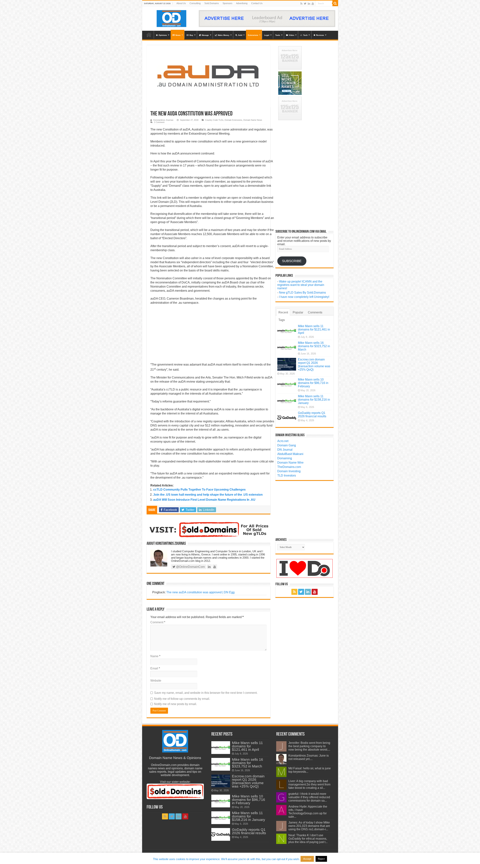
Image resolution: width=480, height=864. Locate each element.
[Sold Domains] (208, 529)
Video (291, 35)
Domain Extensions (233, 120)
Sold (240, 35)
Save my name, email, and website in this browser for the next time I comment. (205, 692)
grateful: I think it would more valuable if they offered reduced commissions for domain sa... (309, 797)
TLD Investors (286, 475)
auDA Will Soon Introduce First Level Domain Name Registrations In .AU (204, 499)
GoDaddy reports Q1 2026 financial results (312, 414)
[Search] (335, 3)
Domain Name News (252, 120)
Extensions (253, 35)
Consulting (195, 3)
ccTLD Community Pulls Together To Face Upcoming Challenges (199, 489)
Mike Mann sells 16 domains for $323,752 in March (314, 346)
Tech (305, 35)
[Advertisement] (212, 335)
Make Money (223, 35)
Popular (298, 312)
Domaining (284, 458)
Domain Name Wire (290, 462)
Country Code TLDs (214, 120)
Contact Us (256, 3)
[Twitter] (305, 3)
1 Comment (159, 122)
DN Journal (284, 449)
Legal (266, 35)
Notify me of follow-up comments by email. (182, 698)
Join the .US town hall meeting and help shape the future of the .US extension (208, 494)
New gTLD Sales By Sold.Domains (302, 292)
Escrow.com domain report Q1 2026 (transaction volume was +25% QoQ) (314, 364)
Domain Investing (289, 471)
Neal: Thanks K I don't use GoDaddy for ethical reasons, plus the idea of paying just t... (308, 839)
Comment (157, 622)
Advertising (242, 3)
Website (155, 680)
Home (149, 35)
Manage (205, 35)
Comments (315, 312)
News (178, 35)
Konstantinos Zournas (163, 120)
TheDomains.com (289, 466)
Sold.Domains (211, 3)
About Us (181, 3)
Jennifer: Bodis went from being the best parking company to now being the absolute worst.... (309, 746)
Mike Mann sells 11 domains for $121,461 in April (314, 329)
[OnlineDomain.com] (171, 17)
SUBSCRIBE (292, 261)
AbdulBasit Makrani (290, 454)
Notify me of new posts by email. (175, 704)
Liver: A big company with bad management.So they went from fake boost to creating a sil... (309, 784)
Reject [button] (321, 858)
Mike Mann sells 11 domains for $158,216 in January (314, 400)
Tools (277, 35)
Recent (283, 312)
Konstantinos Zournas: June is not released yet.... (308, 757)
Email (155, 668)
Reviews (320, 35)
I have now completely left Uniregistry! (304, 296)
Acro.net (282, 441)
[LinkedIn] (309, 3)
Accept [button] (307, 858)
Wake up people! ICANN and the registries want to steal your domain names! (300, 285)
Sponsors (227, 3)
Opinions (163, 35)
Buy (191, 35)
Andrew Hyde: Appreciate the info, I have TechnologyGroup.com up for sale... (307, 811)
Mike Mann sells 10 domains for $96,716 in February (313, 383)
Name (155, 656)
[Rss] (301, 3)
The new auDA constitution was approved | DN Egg (200, 592)
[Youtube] (312, 3)
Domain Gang (286, 445)
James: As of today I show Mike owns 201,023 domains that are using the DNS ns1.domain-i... (309, 826)
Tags (281, 319)
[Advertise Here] (267, 18)
